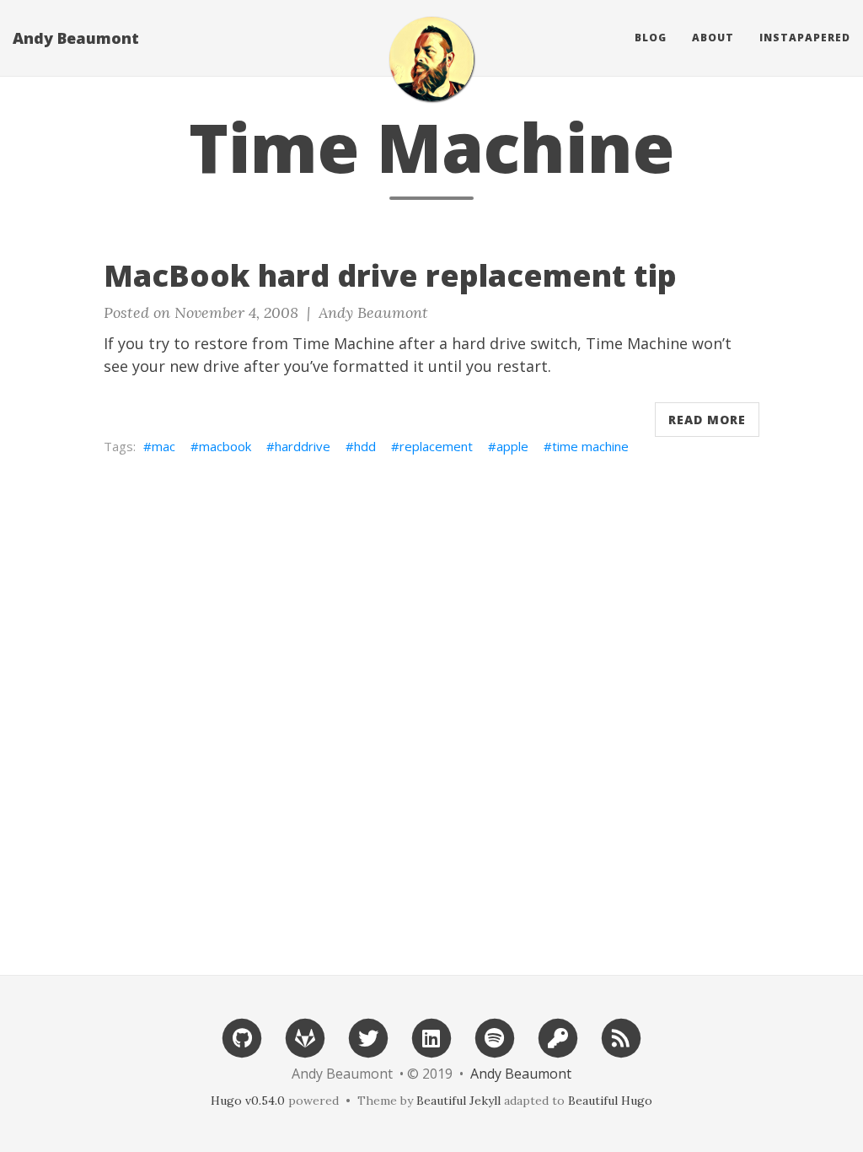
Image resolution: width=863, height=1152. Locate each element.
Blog (651, 37)
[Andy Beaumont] (431, 59)
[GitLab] (305, 1037)
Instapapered (804, 37)
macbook (225, 446)
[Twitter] (368, 1037)
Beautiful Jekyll (458, 1100)
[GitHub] (242, 1037)
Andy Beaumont (76, 38)
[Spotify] (494, 1037)
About (713, 37)
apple (512, 446)
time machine (590, 446)
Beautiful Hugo (610, 1100)
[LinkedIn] (431, 1037)
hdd (365, 446)
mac (163, 446)
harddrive (302, 446)
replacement (436, 446)
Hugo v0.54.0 (248, 1100)
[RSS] (621, 1037)
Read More (707, 420)
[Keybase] (558, 1037)
